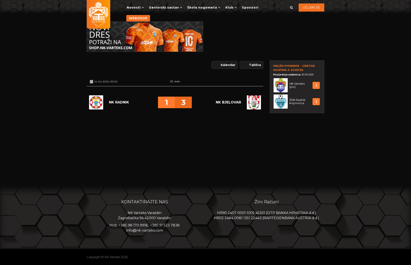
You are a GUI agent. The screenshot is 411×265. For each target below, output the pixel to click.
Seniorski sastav (164, 7)
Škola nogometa (202, 7)
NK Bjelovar (228, 102)
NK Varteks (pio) (297, 85)
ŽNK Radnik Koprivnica (297, 101)
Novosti (134, 7)
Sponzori (250, 7)
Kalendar (228, 65)
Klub (229, 7)
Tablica (255, 65)
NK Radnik (119, 102)
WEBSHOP (138, 18)
